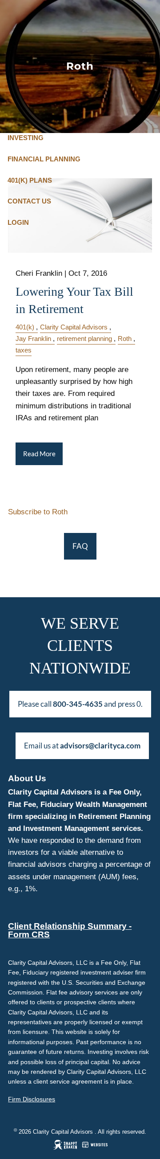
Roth (125, 338)
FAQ (80, 546)
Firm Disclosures (31, 1099)
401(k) (25, 327)
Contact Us (29, 201)
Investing (26, 137)
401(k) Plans (30, 180)
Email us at (82, 745)
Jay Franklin (33, 338)
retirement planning (84, 338)
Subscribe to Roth (38, 512)
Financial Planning (44, 159)
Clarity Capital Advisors (74, 327)
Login (18, 222)
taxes (24, 350)
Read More (39, 454)
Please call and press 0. (80, 704)
